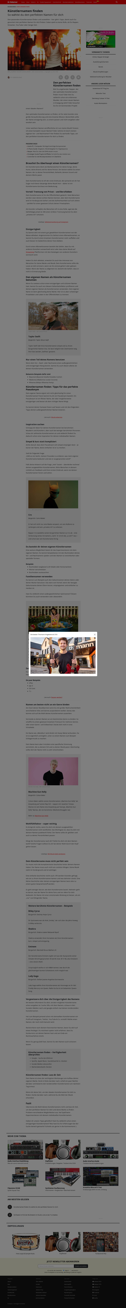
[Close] (94, 634)
